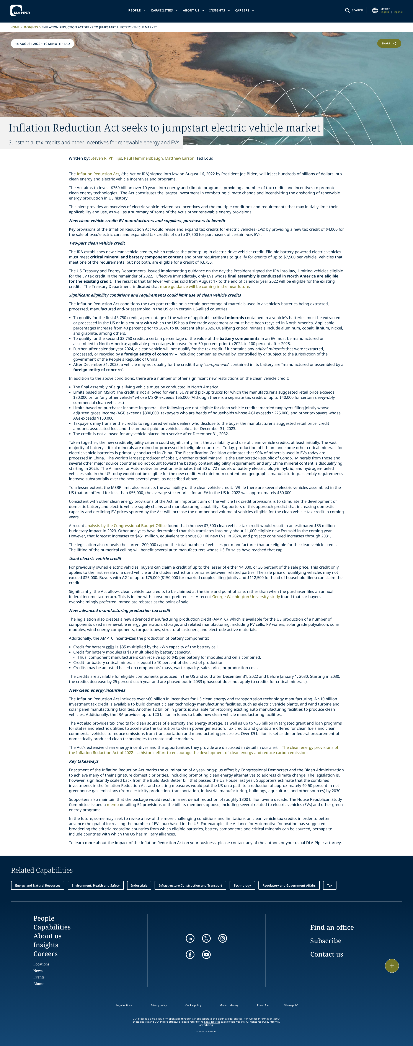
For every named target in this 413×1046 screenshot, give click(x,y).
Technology (242, 885)
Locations (41, 964)
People (134, 10)
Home (15, 27)
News (37, 970)
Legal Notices (212, 1021)
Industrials (139, 885)
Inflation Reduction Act (98, 173)
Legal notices (124, 1005)
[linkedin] (190, 938)
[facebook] (190, 954)
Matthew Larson (179, 158)
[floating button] (392, 966)
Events (38, 977)
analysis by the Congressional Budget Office (126, 525)
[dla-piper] (21, 10)
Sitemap (289, 1005)
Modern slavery (229, 1005)
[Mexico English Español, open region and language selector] (375, 10)
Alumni (39, 983)
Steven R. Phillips (106, 158)
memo (113, 804)
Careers (242, 10)
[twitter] (206, 938)
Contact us (326, 954)
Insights (217, 10)
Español (398, 11)
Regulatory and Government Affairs (289, 885)
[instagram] (222, 938)
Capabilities (162, 10)
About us (191, 10)
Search (357, 10)
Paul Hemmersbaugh (143, 158)
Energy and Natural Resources (37, 885)
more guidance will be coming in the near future (204, 286)
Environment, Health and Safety (96, 885)
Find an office (332, 927)
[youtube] (206, 954)
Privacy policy (158, 1005)
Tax (329, 885)
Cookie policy (193, 1005)
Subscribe (325, 940)
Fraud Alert (264, 1005)
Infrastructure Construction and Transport (190, 885)
